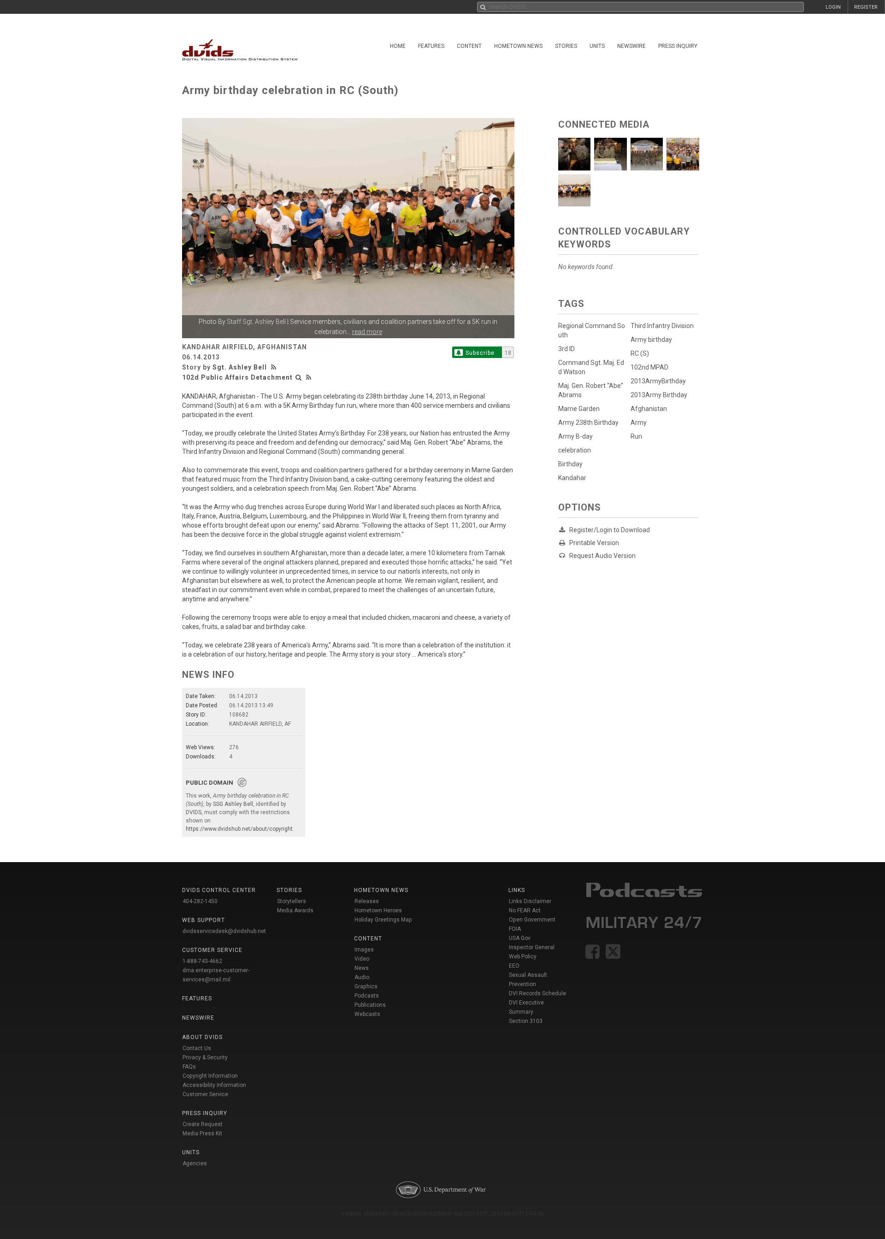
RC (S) (640, 353)
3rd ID (566, 348)
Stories (566, 46)
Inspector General (532, 947)
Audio (361, 977)
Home (398, 46)
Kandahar (572, 478)
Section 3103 (526, 1021)
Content (469, 46)
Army (639, 422)
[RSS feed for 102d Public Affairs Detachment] (309, 377)
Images (364, 949)
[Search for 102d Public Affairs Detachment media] (299, 377)
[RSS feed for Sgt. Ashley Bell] (275, 367)
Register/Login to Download (609, 530)
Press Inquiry (677, 46)
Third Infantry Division (662, 325)
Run (636, 436)
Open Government (532, 919)
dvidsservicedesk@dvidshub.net (224, 931)
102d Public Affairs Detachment (237, 377)
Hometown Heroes (378, 910)
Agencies (195, 1163)
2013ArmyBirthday (658, 381)
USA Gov (520, 938)
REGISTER (866, 7)
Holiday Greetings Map (383, 919)
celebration (574, 450)
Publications (370, 1005)
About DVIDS (202, 1037)
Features (431, 46)
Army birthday (651, 339)
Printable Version (594, 542)
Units (597, 46)
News (361, 968)
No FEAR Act (525, 910)
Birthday (570, 464)
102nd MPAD (649, 367)
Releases (366, 901)
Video (361, 959)
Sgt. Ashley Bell (239, 367)
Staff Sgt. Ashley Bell (256, 321)
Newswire (631, 46)
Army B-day (575, 436)
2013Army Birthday (659, 395)
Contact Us (197, 1048)
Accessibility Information (214, 1085)
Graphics (366, 986)
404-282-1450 (200, 901)
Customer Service (205, 1094)
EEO (514, 966)
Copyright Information (210, 1076)
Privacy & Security (205, 1057)
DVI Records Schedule (537, 993)
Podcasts (366, 995)
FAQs (189, 1066)
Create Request (203, 1124)
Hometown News (518, 46)
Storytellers (291, 901)
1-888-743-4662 (202, 961)
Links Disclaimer (530, 901)
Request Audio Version (602, 555)
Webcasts (367, 1014)
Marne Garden (579, 408)
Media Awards (295, 910)
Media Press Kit (202, 1133)
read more (367, 331)
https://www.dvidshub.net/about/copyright (239, 829)
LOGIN (833, 7)
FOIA (515, 929)
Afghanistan (649, 408)
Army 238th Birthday (588, 422)
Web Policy (523, 956)
